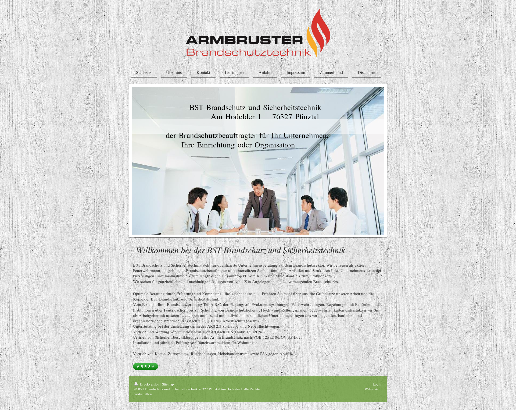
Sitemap (168, 384)
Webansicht (373, 389)
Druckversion (149, 384)
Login (377, 384)
